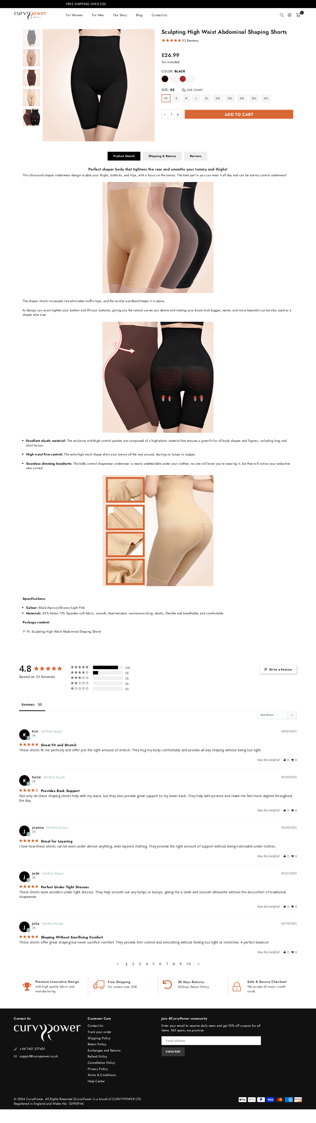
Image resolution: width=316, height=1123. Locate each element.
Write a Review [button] (280, 669)
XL (206, 98)
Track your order (99, 1032)
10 (188, 963)
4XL (242, 98)
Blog (139, 15)
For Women (74, 15)
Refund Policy (97, 1056)
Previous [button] (47, 85)
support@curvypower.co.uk (38, 1056)
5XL (254, 98)
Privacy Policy (98, 1069)
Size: (182, 90)
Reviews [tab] (28, 704)
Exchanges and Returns (104, 1050)
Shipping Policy (99, 1038)
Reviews (196, 156)
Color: (173, 71)
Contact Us (95, 1025)
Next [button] (150, 85)
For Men (98, 15)
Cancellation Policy (101, 1062)
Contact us (159, 15)
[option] (99, 85)
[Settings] (290, 15)
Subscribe (173, 1051)
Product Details (124, 156)
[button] (286, 760)
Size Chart (194, 90)
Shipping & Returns (162, 156)
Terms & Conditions (102, 1075)
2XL (218, 98)
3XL (230, 98)
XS (166, 98)
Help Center (96, 1081)
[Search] (282, 15)
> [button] (199, 963)
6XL (266, 98)
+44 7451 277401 (32, 1048)
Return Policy (97, 1044)
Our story (120, 15)
